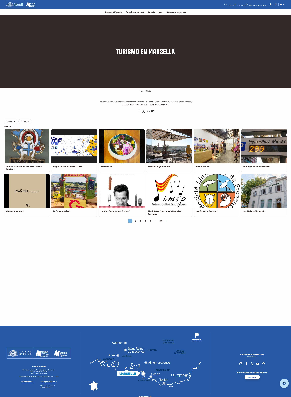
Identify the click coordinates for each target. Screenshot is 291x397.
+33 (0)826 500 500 (47, 382)
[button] (276, 4)
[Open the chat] (284, 383)
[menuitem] (21, 4)
